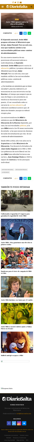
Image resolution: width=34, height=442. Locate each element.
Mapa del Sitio (20, 440)
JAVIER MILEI (5, 172)
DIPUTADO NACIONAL (7, 169)
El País (16, 19)
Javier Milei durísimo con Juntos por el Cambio (17, 300)
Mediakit (8, 437)
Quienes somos (24, 435)
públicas (22, 125)
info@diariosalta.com (23, 413)
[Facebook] (9, 423)
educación (5, 68)
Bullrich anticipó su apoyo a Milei (12, 355)
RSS (27, 440)
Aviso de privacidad (9, 440)
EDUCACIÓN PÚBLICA (21, 169)
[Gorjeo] (14, 423)
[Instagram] (19, 423)
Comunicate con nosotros (11, 435)
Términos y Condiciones (19, 437)
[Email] (24, 423)
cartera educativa (16, 105)
